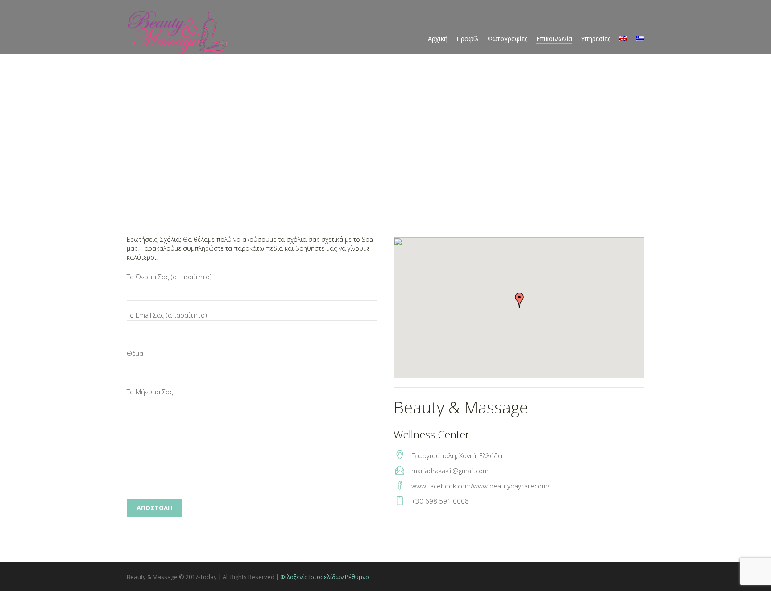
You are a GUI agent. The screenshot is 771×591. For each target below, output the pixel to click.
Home (115, 181)
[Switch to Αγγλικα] (623, 38)
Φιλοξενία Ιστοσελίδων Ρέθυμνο (324, 577)
